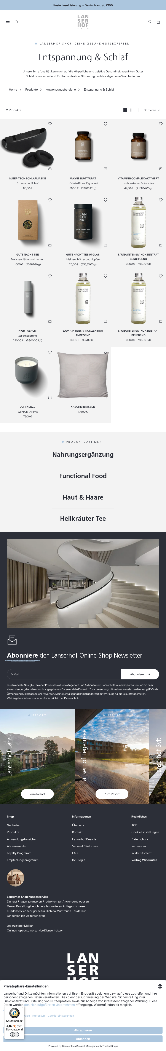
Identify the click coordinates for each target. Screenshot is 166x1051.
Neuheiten (14, 825)
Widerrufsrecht (141, 853)
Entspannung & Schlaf (99, 89)
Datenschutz (139, 839)
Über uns (78, 825)
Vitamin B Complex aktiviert (138, 178)
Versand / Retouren (85, 846)
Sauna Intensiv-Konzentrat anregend (83, 333)
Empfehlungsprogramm (22, 860)
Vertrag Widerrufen (144, 860)
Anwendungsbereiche (61, 89)
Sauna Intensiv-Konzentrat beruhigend (138, 257)
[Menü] (21, 1008)
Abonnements (16, 846)
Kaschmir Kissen (83, 407)
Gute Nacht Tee (27, 255)
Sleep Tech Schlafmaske (27, 178)
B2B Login (78, 860)
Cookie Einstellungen (145, 832)
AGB (134, 825)
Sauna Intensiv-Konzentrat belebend (138, 333)
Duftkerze (27, 407)
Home (13, 89)
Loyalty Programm (19, 853)
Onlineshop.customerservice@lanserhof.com (35, 930)
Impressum (138, 846)
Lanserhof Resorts (84, 839)
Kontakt (77, 832)
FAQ (75, 853)
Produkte (31, 89)
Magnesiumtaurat (83, 178)
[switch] (14, 1034)
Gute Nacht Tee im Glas (83, 255)
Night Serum (28, 331)
